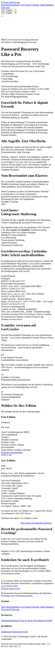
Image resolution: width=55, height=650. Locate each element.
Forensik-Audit (38, 5)
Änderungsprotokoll (10, 620)
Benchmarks (39, 620)
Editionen (49, 5)
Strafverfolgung (13, 5)
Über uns (5, 7)
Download (6, 609)
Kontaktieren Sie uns (10, 523)
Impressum (6, 631)
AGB (25, 631)
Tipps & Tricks (26, 620)
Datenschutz (16, 631)
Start (3, 5)
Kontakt (48, 620)
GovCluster (25, 5)
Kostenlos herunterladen (12, 452)
